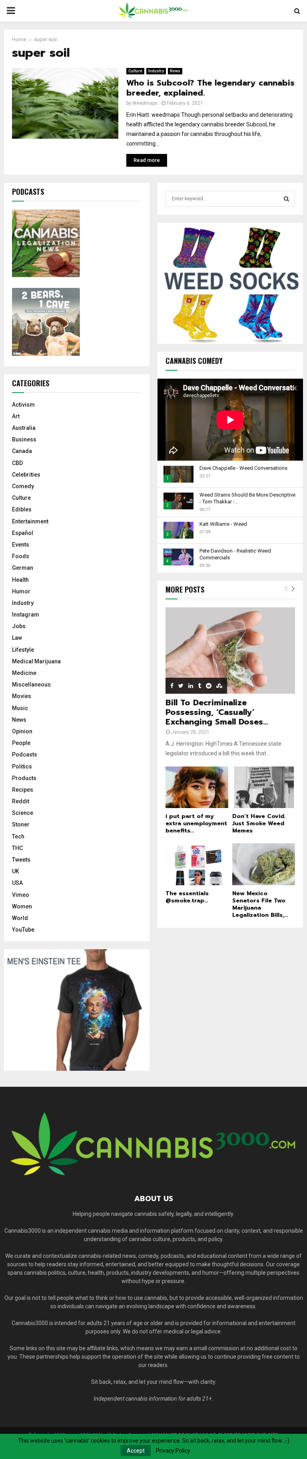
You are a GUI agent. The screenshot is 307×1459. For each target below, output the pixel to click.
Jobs (19, 626)
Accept (136, 1450)
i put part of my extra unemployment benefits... (196, 823)
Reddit (20, 801)
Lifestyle (23, 650)
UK (15, 871)
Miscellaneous (31, 684)
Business (24, 439)
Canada (22, 451)
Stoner (21, 824)
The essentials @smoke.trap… (187, 897)
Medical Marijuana (36, 661)
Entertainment (30, 521)
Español (22, 533)
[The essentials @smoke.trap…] (196, 864)
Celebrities (26, 474)
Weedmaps (144, 103)
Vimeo (20, 895)
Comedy (23, 486)
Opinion (22, 731)
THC (17, 848)
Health (20, 580)
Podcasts (24, 754)
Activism (23, 404)
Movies (21, 696)
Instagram (25, 614)
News (175, 71)
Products (24, 778)
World (20, 918)
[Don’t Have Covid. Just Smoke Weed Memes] (263, 787)
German (22, 568)
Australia (24, 428)
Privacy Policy (173, 1450)
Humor (21, 591)
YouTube (23, 929)
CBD (17, 463)
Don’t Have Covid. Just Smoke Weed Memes (258, 823)
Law (17, 638)
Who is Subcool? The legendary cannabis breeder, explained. (210, 88)
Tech (18, 836)
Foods (20, 556)
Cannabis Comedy (194, 360)
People (21, 743)
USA (17, 883)
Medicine (24, 673)
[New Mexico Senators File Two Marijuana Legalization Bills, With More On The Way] (263, 864)
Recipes (22, 789)
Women (22, 906)
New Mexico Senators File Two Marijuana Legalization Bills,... (260, 904)
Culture (135, 71)
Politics (22, 766)
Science (22, 813)
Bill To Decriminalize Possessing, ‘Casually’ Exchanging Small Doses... (216, 712)
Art (16, 416)
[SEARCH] (286, 199)
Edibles (22, 509)
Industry (156, 71)
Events (20, 544)
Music (20, 708)
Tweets (21, 859)
